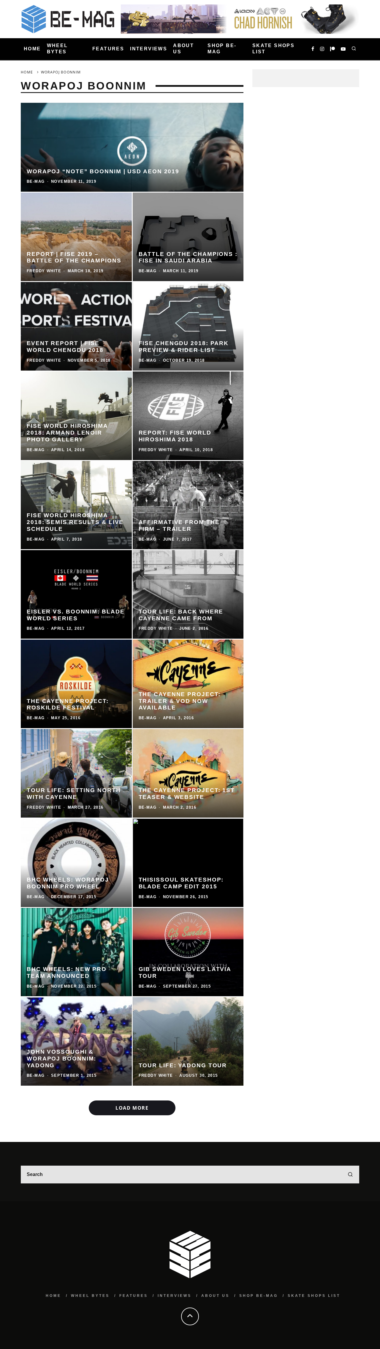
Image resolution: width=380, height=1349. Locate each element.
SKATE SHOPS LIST (273, 48)
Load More (131, 1108)
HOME (32, 48)
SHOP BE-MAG (222, 48)
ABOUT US (183, 48)
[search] (350, 1174)
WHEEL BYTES (57, 48)
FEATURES (108, 48)
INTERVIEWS (148, 48)
